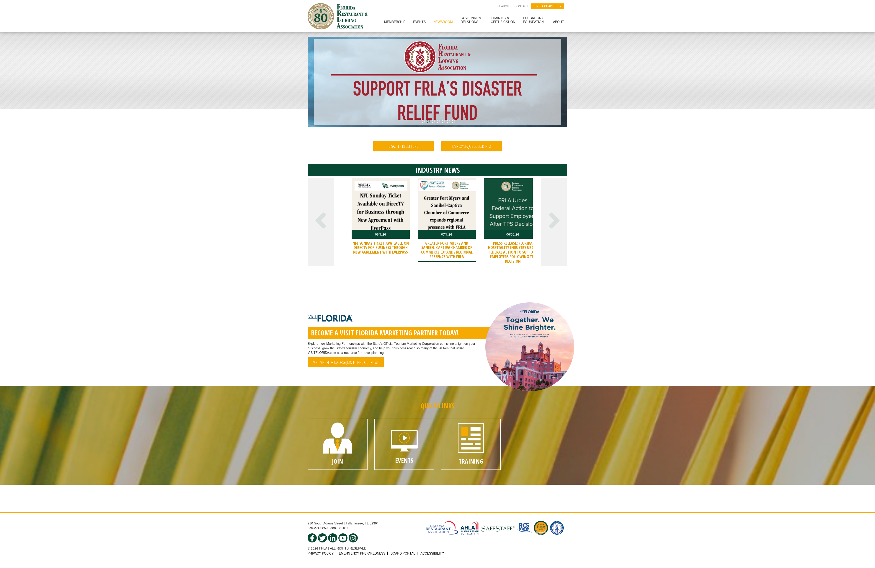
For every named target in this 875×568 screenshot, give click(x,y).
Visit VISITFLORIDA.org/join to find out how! (345, 362)
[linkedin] (332, 537)
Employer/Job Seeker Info (471, 146)
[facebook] (312, 537)
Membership (394, 21)
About (558, 21)
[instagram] (353, 537)
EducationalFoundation (534, 20)
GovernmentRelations (472, 20)
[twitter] (322, 537)
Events (419, 21)
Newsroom (443, 21)
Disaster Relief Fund (404, 146)
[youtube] (342, 537)
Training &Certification (503, 20)
